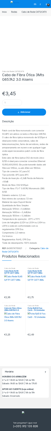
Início (4, 12)
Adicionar (25, 112)
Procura (35, 4)
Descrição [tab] (8, 121)
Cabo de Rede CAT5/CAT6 (34, 12)
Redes (14, 12)
